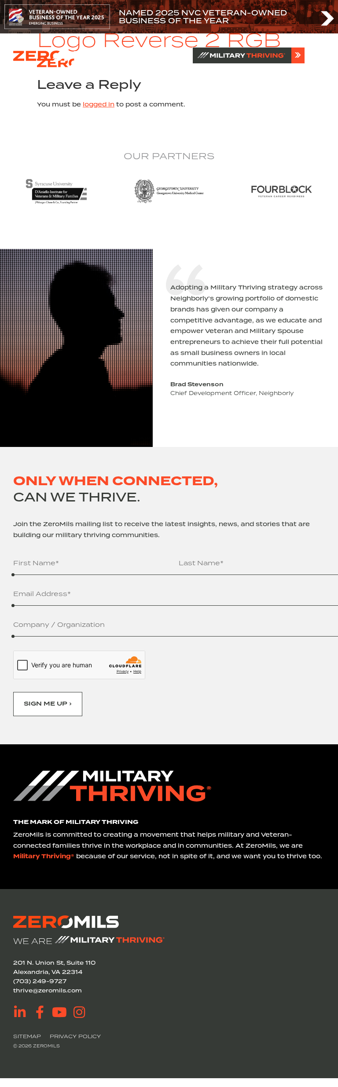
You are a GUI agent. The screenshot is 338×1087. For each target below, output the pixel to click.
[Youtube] (59, 1012)
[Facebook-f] (39, 1012)
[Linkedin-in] (19, 1012)
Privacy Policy (75, 1036)
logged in (98, 104)
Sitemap (27, 1036)
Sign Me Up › (48, 703)
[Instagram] (79, 1012)
